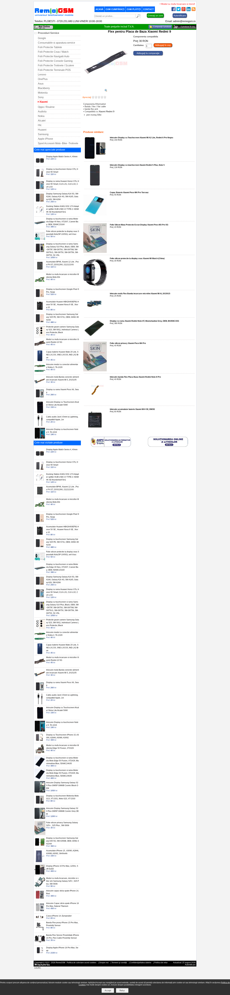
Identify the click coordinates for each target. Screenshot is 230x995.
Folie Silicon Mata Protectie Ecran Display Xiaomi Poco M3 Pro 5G (139, 225)
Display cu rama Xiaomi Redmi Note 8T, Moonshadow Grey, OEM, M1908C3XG (144, 321)
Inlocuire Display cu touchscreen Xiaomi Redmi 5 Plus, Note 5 (137, 165)
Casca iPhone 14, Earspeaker (59, 916)
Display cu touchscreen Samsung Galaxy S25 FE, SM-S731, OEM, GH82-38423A (62, 317)
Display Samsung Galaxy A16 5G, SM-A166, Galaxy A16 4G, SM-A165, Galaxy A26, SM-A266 (62, 196)
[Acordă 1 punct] (93, 97)
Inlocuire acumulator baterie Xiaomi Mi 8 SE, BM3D (132, 409)
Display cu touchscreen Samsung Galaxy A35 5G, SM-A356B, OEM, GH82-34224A (62, 841)
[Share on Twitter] (178, 10)
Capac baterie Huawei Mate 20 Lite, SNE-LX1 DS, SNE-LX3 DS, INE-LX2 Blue (62, 355)
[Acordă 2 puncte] (96, 97)
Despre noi (104, 962)
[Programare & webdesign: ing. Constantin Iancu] (42, 965)
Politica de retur (161, 962)
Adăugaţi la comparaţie (148, 53)
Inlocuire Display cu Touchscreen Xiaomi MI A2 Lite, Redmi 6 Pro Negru (141, 138)
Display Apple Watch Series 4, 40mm (61, 156)
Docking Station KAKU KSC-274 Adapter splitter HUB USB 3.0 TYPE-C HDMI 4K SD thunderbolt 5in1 (62, 209)
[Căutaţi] (138, 17)
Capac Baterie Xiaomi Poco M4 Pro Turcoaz (129, 192)
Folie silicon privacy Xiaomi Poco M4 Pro (128, 343)
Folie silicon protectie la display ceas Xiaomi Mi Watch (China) (137, 258)
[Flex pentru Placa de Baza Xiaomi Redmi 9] (106, 87)
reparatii (103, 128)
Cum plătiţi (134, 9)
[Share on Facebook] (173, 10)
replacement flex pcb (124, 125)
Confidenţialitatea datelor (140, 962)
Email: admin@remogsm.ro (180, 21)
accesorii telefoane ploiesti (101, 125)
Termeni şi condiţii (119, 962)
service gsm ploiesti (143, 125)
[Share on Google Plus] (183, 10)
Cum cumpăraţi (115, 9)
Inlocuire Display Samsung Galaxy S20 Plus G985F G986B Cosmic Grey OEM (62, 811)
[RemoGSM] (54, 16)
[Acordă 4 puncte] (102, 97)
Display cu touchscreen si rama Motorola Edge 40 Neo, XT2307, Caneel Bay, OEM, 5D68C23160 (62, 222)
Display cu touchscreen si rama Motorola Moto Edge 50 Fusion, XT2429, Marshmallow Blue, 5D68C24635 (62, 761)
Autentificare (180, 15)
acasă (99, 9)
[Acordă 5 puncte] (105, 97)
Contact (148, 9)
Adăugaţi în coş (163, 45)
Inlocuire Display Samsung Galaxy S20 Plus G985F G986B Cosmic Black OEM (62, 785)
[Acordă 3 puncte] (99, 97)
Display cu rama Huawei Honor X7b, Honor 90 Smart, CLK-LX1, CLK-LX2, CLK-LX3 (62, 184)
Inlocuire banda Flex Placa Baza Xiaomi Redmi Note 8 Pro (135, 377)
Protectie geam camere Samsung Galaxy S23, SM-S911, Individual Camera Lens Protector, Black (62, 330)
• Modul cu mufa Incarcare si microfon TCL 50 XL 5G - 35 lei (180, 4)
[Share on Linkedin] (189, 10)
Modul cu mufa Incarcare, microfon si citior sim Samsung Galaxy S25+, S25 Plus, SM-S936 (62, 881)
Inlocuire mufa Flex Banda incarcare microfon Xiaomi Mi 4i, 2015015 (140, 293)
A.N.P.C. (37, 968)
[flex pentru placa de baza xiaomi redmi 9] (106, 90)
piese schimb (92, 128)
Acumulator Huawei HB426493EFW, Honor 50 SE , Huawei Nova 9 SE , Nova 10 (62, 304)
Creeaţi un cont (155, 15)
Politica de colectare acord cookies (81, 962)
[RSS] (194, 10)
